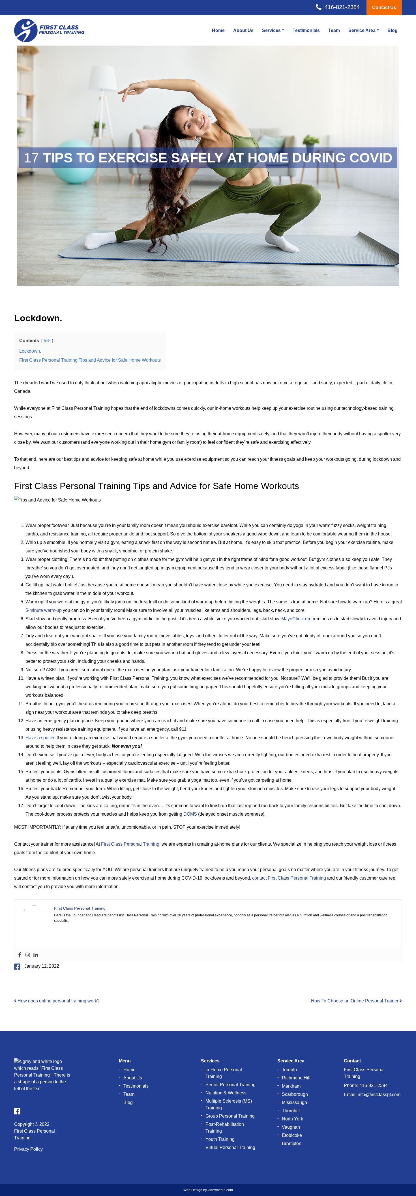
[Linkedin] (35, 954)
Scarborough (295, 1094)
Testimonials (306, 30)
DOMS (190, 814)
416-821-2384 (373, 1085)
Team (334, 30)
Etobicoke (292, 1135)
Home (218, 30)
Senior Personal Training (230, 1084)
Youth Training (220, 1139)
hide (47, 341)
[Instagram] (27, 954)
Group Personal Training (230, 1116)
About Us (243, 30)
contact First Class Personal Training (289, 878)
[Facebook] (19, 954)
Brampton (291, 1143)
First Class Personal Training (130, 844)
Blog (392, 30)
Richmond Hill (296, 1077)
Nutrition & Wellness (225, 1092)
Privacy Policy (28, 1149)
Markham (291, 1086)
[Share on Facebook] (17, 966)
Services (271, 30)
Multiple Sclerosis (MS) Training (228, 1104)
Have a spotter (39, 737)
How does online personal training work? (58, 1000)
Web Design (192, 1190)
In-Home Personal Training (223, 1073)
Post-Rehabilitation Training (224, 1127)
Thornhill (291, 1110)
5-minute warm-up (43, 610)
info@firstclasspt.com (379, 1094)
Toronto (289, 1069)
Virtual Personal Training (230, 1147)
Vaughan (291, 1127)
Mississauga (294, 1102)
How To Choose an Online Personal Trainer (355, 1000)
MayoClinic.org (296, 618)
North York (292, 1118)
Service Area (362, 30)
